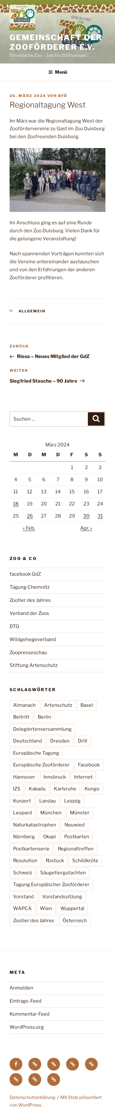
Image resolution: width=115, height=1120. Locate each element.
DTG (14, 626)
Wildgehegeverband (33, 639)
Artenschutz (58, 705)
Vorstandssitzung (62, 897)
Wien (46, 908)
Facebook (89, 765)
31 (100, 516)
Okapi (49, 837)
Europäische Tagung (36, 753)
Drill (82, 741)
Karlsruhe (65, 789)
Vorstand (23, 897)
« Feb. (29, 528)
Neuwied (75, 825)
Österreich (75, 920)
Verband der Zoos (29, 613)
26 (30, 516)
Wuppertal (72, 908)
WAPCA (22, 908)
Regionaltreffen (76, 849)
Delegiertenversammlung (42, 729)
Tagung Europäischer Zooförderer (51, 884)
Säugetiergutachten (63, 873)
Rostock (55, 860)
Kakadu (37, 789)
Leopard (22, 813)
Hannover (24, 777)
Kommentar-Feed (30, 1014)
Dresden (60, 741)
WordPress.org (27, 1027)
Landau (47, 801)
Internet (83, 777)
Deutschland (27, 741)
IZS (16, 789)
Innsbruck (54, 777)
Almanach (24, 705)
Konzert (22, 801)
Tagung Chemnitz (30, 587)
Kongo (92, 789)
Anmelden (21, 988)
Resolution (25, 860)
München (51, 813)
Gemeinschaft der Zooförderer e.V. (56, 42)
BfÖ (62, 95)
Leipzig (72, 801)
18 (16, 504)
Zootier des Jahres (30, 600)
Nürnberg (24, 837)
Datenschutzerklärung (32, 1097)
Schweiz (22, 873)
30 (86, 516)
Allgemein (32, 311)
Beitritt (21, 717)
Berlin (44, 717)
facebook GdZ (25, 574)
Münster (79, 813)
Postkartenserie (31, 849)
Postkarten (76, 837)
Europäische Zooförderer (41, 765)
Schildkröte (85, 860)
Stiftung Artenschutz (33, 665)
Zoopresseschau (28, 652)
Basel (86, 705)
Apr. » (86, 528)
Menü (61, 72)
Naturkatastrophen (34, 825)
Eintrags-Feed (26, 1001)
